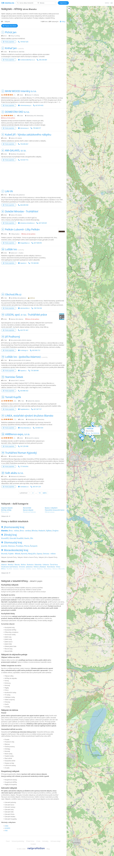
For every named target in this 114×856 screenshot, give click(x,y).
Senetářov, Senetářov (17, 456)
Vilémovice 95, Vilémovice (18, 476)
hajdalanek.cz (24, 409)
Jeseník (4, 546)
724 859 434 (39, 428)
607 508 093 (38, 243)
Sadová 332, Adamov (34, 401)
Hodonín (41, 530)
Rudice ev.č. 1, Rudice (17, 253)
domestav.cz (24, 128)
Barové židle (27, 508)
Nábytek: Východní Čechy (9, 557)
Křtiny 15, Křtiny (15, 36)
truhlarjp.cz (24, 350)
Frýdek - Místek (14, 553)
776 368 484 (35, 263)
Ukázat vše (4, 516)
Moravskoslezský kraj (16, 550)
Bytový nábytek (28, 510)
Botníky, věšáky (6, 510)
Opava (39, 553)
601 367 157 (38, 409)
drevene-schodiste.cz (27, 223)
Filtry (63, 22)
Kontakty (45, 841)
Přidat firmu (30, 841)
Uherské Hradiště (16, 538)
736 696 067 (24, 144)
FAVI (6, 830)
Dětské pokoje (49, 512)
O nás (38, 841)
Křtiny (3, 569)
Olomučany (47, 569)
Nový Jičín (32, 553)
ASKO (6, 826)
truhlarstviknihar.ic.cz (27, 60)
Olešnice (40, 569)
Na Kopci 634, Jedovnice (18, 195)
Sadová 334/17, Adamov (18, 380)
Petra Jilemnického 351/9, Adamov (21, 360)
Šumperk (33, 546)
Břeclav (34, 530)
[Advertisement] (33, 75)
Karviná (24, 553)
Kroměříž (5, 538)
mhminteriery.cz (25, 105)
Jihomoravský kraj (14, 527)
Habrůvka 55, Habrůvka (17, 52)
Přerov (26, 546)
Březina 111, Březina (33, 95)
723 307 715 (24, 160)
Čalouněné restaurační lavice (54, 510)
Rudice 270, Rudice (16, 215)
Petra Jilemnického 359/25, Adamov (21, 340)
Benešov (11, 565)
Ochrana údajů (55, 841)
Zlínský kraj (10, 534)
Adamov (4, 565)
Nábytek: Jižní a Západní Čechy (48, 557)
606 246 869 (43, 60)
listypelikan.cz (24, 243)
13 (39, 493)
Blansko (4, 530)
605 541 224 (37, 487)
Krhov (58, 567)
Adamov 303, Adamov (17, 319)
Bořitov (23, 565)
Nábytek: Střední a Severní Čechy (28, 557)
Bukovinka (38, 565)
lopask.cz (23, 263)
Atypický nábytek (6, 508)
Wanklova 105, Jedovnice (18, 154)
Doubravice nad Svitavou (9, 567)
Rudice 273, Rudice (16, 138)
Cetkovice (46, 565)
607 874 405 (39, 105)
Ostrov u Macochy (59, 569)
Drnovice (22, 567)
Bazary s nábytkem (51, 508)
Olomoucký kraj (13, 542)
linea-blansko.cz (25, 428)
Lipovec (22, 569)
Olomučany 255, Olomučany (36, 419)
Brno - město (14, 530)
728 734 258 (38, 308)
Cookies (33, 844)
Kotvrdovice (51, 567)
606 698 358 (24, 205)
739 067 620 (24, 42)
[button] (92, 437)
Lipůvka (28, 569)
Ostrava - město (49, 553)
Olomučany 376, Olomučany (35, 115)
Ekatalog (9, 3)
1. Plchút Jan (89, 428)
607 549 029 (43, 223)
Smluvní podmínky (18, 841)
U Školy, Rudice (15, 234)
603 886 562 (24, 391)
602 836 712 (36, 350)
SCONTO (7, 828)
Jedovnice (29, 567)
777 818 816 (24, 466)
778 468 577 (37, 128)
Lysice (34, 569)
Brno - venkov (25, 530)
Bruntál (4, 553)
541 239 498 (24, 446)
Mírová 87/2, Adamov (33, 438)
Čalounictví (5, 512)
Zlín (31, 538)
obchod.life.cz (24, 308)
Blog (48, 849)
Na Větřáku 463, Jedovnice (18, 298)
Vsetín (26, 538)
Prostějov (19, 546)
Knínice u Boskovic (40, 567)
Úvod (8, 841)
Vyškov (48, 530)
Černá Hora (54, 565)
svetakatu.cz (24, 487)
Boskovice (30, 565)
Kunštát (9, 569)
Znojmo (55, 530)
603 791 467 (24, 330)
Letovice (16, 569)
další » (45, 493)
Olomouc (11, 546)
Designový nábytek (29, 512)
